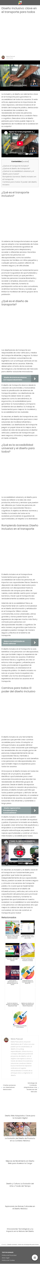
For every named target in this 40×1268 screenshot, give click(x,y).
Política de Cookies (8, 1260)
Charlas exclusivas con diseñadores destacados (9, 1087)
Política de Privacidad (9, 1255)
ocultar (25, 161)
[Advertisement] (20, 34)
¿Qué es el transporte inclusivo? (16, 166)
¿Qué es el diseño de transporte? (16, 168)
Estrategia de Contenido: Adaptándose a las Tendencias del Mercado (30, 1087)
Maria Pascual (10, 56)
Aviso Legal (5, 1258)
